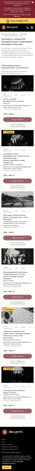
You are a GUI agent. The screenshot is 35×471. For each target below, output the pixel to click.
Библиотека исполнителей (9, 449)
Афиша (3, 439)
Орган (3, 442)
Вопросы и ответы (7, 444)
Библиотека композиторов (9, 446)
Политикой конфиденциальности (12, 462)
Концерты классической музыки (9, 27)
